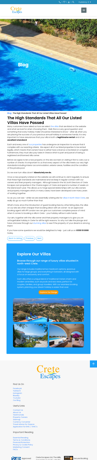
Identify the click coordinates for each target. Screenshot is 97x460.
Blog (9, 113)
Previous (29, 238)
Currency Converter (21, 422)
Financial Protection (21, 442)
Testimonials (18, 415)
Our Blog (16, 400)
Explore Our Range (48, 292)
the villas (55, 126)
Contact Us (18, 410)
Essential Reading (20, 437)
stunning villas (39, 223)
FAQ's (15, 449)
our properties (35, 144)
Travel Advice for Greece (23, 424)
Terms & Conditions (21, 440)
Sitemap (16, 419)
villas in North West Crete (74, 197)
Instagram (17, 393)
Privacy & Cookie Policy (23, 444)
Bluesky (16, 395)
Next (39, 238)
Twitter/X (17, 391)
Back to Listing (15, 238)
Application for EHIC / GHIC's (25, 426)
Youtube (16, 398)
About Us (17, 412)
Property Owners (20, 417)
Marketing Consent (21, 447)
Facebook (17, 388)
